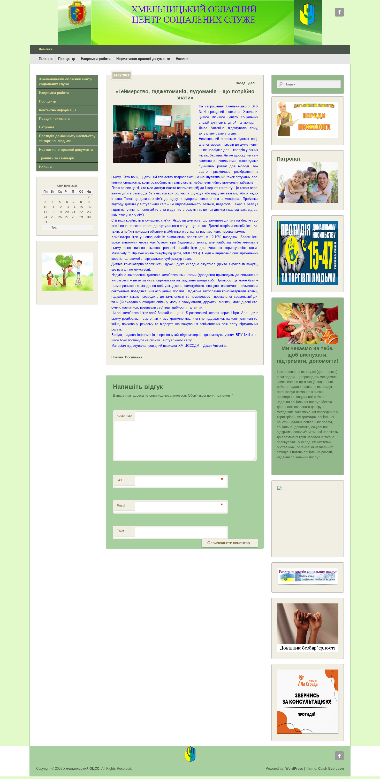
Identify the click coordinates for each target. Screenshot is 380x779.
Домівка (45, 49)
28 (73, 217)
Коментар (124, 416)
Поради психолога (54, 119)
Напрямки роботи (96, 59)
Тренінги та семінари (56, 158)
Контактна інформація (58, 110)
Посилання (133, 357)
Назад (238, 83)
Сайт (120, 531)
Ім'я (119, 480)
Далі (253, 83)
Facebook (339, 12)
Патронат (46, 127)
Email (121, 506)
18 (53, 212)
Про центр (66, 59)
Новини (182, 59)
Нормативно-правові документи (143, 59)
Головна (45, 59)
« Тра (53, 227)
